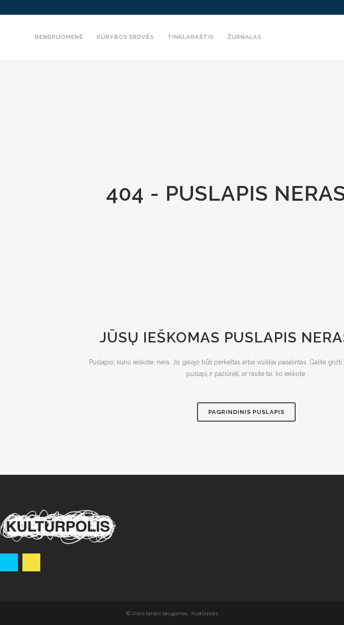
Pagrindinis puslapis (246, 412)
